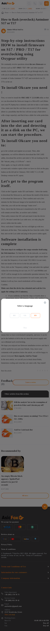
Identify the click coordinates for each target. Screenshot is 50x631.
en (35, 315)
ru (14, 315)
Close (45, 302)
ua (25, 315)
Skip (25, 328)
